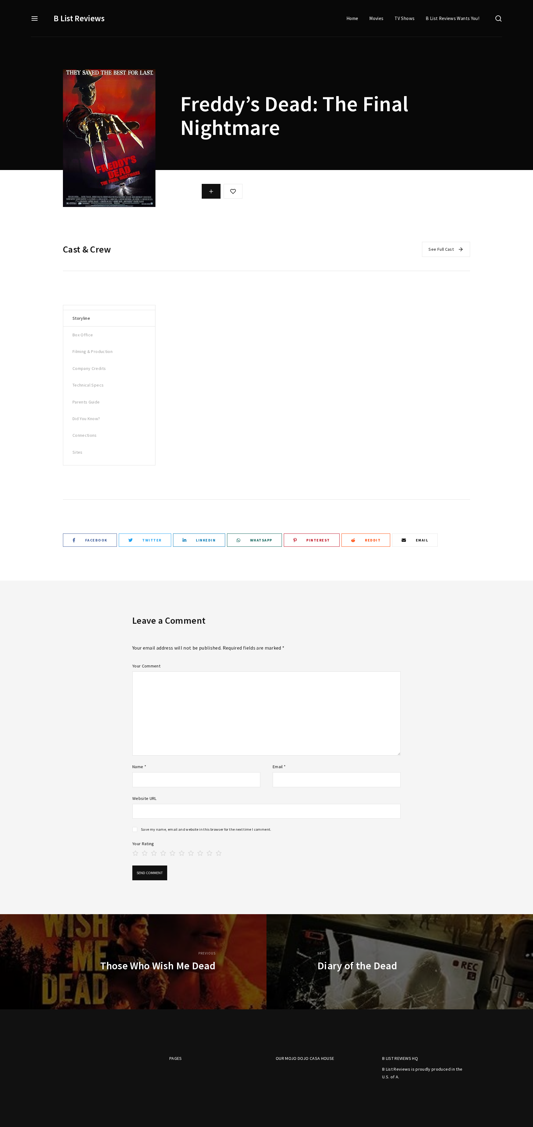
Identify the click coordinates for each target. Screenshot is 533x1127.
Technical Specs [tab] (88, 385)
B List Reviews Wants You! (452, 18)
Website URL (144, 798)
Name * (139, 766)
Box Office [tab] (82, 335)
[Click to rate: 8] (200, 852)
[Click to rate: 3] (154, 852)
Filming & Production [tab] (92, 351)
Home (352, 18)
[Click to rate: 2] (144, 852)
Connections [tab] (84, 435)
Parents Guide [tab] (86, 402)
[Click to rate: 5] (172, 852)
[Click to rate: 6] (181, 852)
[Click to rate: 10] (218, 852)
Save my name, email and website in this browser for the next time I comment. (206, 829)
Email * (279, 766)
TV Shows (405, 18)
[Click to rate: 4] (163, 852)
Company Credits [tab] (89, 368)
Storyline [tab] (81, 318)
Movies (376, 18)
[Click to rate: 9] (209, 852)
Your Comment (146, 666)
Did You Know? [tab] (86, 418)
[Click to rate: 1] (135, 852)
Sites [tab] (77, 452)
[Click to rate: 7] (191, 852)
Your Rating (143, 843)
